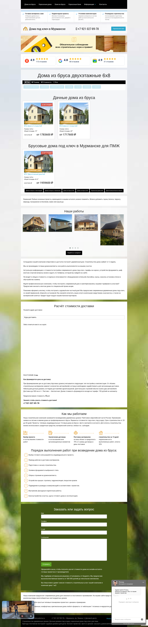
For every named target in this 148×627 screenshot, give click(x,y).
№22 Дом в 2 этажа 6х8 (33, 126)
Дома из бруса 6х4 (68, 190)
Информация (89, 4)
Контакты (103, 4)
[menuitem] (30, 4)
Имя (42, 513)
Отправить (46, 564)
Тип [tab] (28, 82)
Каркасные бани (75, 4)
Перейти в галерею (73, 253)
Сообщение (45, 537)
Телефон (44, 521)
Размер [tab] (36, 82)
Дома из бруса (30, 4)
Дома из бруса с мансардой (34, 190)
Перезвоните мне (118, 29)
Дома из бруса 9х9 (82, 190)
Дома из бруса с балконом (52, 190)
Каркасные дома (45, 4)
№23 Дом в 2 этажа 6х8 (68, 126)
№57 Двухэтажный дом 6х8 (34, 174)
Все (56, 82)
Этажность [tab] (47, 82)
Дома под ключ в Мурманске (46, 29)
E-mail (43, 529)
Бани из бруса (60, 4)
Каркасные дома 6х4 (97, 190)
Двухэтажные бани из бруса (114, 190)
